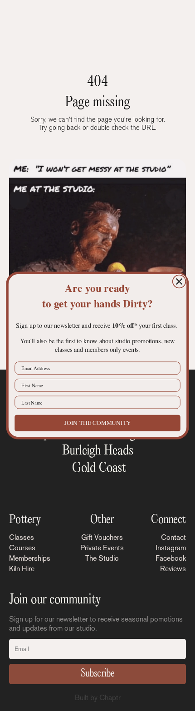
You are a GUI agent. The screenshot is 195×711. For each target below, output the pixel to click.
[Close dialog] (179, 281)
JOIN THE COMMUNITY (97, 423)
